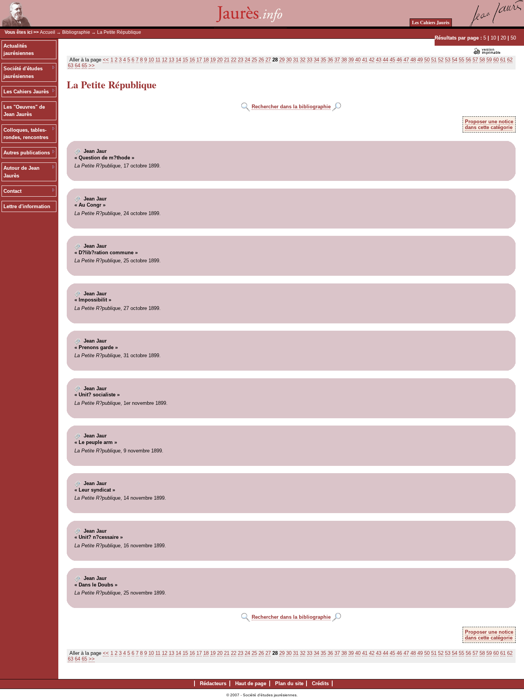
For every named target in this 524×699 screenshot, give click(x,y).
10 (493, 38)
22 (233, 60)
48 (413, 60)
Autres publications (26, 153)
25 (254, 60)
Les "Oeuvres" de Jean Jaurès (24, 111)
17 (199, 60)
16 (192, 60)
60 (496, 60)
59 (489, 60)
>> (92, 65)
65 (84, 65)
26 (261, 60)
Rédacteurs (213, 683)
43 (378, 60)
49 (420, 60)
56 (468, 60)
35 (323, 60)
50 (513, 38)
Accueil (47, 32)
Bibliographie (76, 32)
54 (454, 60)
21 (226, 60)
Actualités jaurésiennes (18, 49)
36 (330, 60)
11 (157, 60)
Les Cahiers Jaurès (431, 22)
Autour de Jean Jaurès (21, 172)
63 (70, 65)
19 (213, 60)
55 (461, 60)
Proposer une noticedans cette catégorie (489, 124)
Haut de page (250, 683)
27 (268, 60)
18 (206, 60)
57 (475, 60)
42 (371, 60)
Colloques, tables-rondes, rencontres (25, 134)
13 (171, 60)
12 (164, 60)
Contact (12, 191)
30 (289, 60)
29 (282, 60)
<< (106, 60)
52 (440, 60)
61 (503, 60)
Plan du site (289, 683)
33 (309, 60)
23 (240, 60)
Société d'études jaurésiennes (23, 72)
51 (434, 60)
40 (358, 60)
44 (385, 60)
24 (247, 60)
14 (178, 60)
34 (316, 60)
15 (185, 60)
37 (337, 60)
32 (302, 60)
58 (482, 60)
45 (392, 60)
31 (295, 60)
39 (351, 60)
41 (364, 60)
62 (509, 60)
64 (77, 65)
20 (503, 38)
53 (447, 60)
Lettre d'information (26, 206)
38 (344, 60)
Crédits (320, 683)
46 (399, 60)
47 (406, 60)
